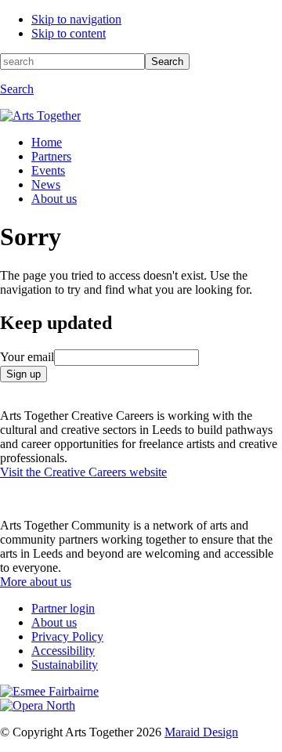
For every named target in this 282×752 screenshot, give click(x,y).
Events (48, 170)
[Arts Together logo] (40, 115)
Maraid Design (201, 732)
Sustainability (64, 664)
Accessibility (63, 650)
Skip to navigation (76, 19)
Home (46, 142)
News (45, 184)
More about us (35, 581)
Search (167, 61)
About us (54, 198)
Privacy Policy (67, 636)
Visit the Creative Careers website (83, 472)
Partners (51, 156)
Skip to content (68, 33)
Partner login (63, 608)
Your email (27, 356)
